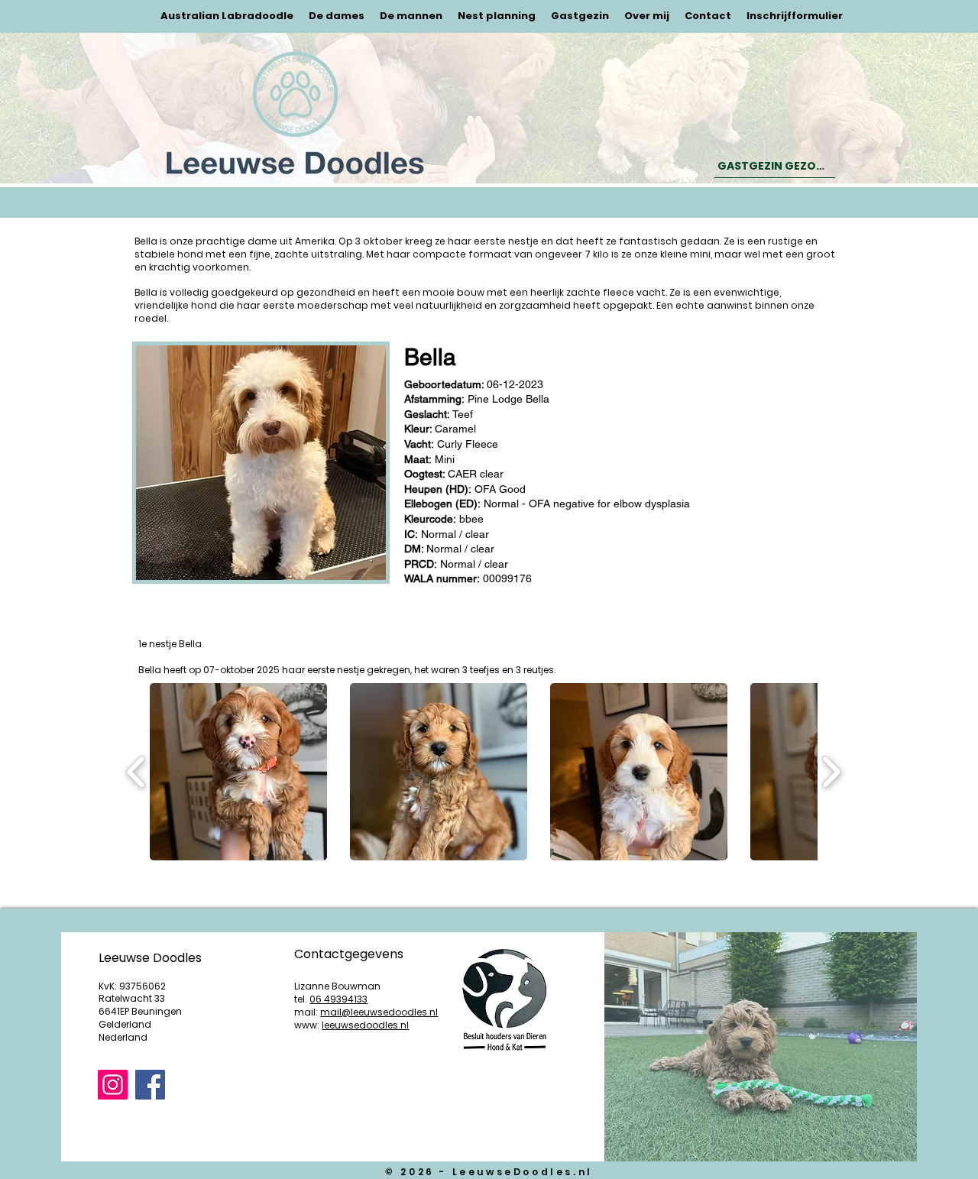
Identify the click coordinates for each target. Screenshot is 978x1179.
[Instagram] (113, 1085)
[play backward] (136, 772)
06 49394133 (338, 999)
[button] (238, 771)
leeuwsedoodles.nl (365, 1025)
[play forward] (831, 772)
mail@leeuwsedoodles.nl (379, 1012)
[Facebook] (150, 1085)
